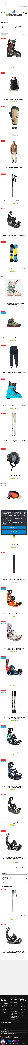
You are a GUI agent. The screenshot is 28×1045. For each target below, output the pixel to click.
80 (23, 867)
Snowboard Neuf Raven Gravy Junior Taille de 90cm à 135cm (14, 269)
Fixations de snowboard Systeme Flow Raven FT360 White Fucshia (14, 649)
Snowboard (4, 26)
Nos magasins (23, 1004)
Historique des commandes (5, 1006)
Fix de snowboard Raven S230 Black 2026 (14, 235)
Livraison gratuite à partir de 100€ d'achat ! (11, 4)
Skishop (22, 1017)
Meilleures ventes (13, 1007)
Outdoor (4, 25)
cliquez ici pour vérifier (12, 1037)
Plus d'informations (7, 522)
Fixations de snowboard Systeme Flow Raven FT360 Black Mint (14, 752)
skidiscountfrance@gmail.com (9, 1033)
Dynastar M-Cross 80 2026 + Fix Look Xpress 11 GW (14, 580)
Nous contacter (4, 1012)
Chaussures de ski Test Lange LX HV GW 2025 (14, 65)
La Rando (23, 1043)
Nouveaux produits (13, 1004)
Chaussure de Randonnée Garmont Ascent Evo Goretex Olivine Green (14, 338)
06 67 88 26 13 (6, 1031)
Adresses (4, 1009)
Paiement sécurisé (23, 1013)
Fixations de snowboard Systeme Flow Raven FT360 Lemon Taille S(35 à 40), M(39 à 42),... (14, 822)
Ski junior (17, 27)
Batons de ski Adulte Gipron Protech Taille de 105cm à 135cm (14, 916)
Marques (13, 1019)
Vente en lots (5, 29)
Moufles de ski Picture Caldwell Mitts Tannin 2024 (14, 133)
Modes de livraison (5, 2)
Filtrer (5, 34)
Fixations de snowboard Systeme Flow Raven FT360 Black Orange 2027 (14, 614)
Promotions (14, 1002)
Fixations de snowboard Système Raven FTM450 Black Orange (14, 683)
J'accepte (14, 532)
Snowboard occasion (14, 1017)
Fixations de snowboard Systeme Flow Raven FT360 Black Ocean (14, 787)
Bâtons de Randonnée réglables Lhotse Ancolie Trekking (14, 201)
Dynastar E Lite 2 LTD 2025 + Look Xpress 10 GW (14, 441)
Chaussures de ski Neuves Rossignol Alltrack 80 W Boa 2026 (14, 304)
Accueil (4, 873)
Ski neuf (13, 1009)
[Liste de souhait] (12, 61)
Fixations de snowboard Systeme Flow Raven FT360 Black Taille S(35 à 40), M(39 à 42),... (14, 858)
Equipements (18, 26)
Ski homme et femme (7, 27)
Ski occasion (14, 1011)
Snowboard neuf (14, 1014)
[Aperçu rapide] (16, 61)
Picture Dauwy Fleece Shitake (14, 167)
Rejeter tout (14, 527)
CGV (22, 1015)
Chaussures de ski (19, 25)
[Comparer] (14, 61)
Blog (22, 1018)
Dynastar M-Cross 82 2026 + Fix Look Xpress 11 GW (14, 545)
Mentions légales (23, 1010)
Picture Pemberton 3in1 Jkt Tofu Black (14, 99)
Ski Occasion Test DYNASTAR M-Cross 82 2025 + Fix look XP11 (14, 718)
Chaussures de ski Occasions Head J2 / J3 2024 (14, 406)
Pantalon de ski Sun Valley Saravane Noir (14, 372)
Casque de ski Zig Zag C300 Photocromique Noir (14, 476)
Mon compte (5, 1003)
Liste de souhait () (23, 6)
